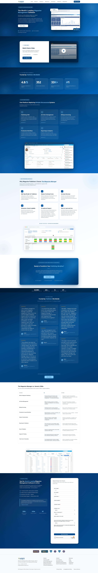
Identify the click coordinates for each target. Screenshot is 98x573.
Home (32, 1)
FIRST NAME (56, 488)
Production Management (48, 565)
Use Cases (53, 1)
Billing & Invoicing (22, 407)
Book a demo (77, 1)
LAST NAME (56, 492)
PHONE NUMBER (57, 500)
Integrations (65, 1)
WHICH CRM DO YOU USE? (58, 516)
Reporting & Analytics (47, 563)
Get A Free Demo (64, 534)
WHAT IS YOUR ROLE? (58, 512)
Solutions (41, 1)
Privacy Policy (59, 569)
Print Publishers (59, 559)
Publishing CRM (46, 559)
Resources (47, 1)
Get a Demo (49, 377)
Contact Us (59, 1)
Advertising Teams (59, 561)
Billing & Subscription (47, 562)
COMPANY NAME (57, 504)
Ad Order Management (23, 401)
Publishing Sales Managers (61, 562)
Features (35, 1)
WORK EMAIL (56, 496)
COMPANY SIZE (57, 508)
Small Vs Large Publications (61, 563)
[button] (63, 52)
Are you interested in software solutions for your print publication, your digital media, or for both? (63, 521)
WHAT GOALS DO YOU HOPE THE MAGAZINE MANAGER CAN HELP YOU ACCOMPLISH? (64, 526)
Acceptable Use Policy (68, 569)
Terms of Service (77, 569)
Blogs (70, 559)
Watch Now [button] (28, 57)
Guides (70, 561)
